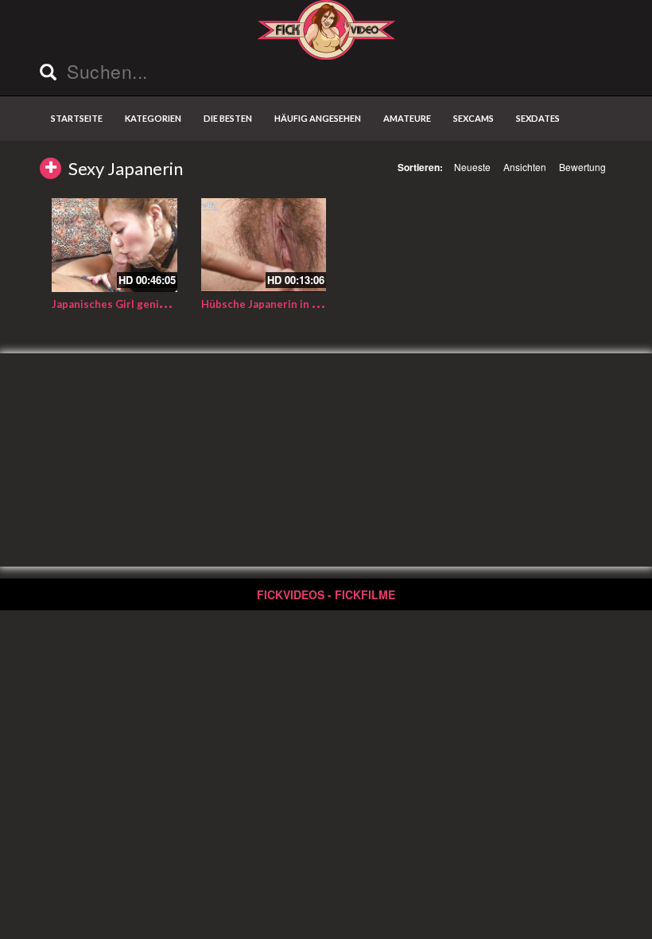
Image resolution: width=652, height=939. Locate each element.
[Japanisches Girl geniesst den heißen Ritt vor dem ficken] (114, 245)
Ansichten (524, 166)
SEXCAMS (473, 118)
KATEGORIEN (153, 118)
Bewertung (582, 166)
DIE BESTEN (228, 118)
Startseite (77, 118)
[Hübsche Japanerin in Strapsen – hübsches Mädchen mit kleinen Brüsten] (264, 245)
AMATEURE (407, 118)
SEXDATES (538, 118)
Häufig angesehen (317, 118)
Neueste (472, 166)
